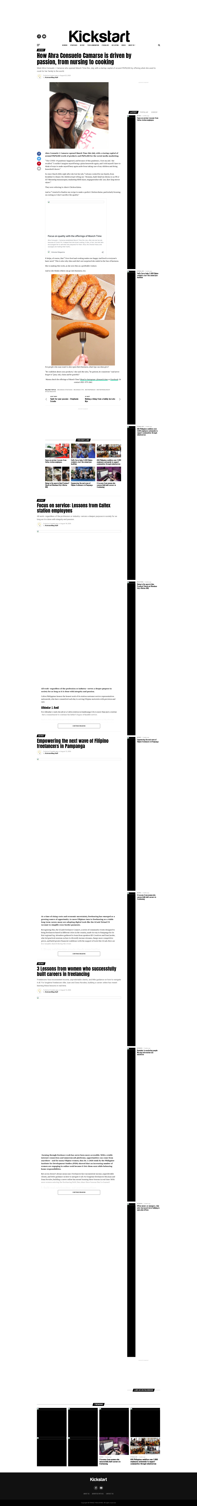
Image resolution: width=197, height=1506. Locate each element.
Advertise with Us (98, 1494)
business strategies (65, 390)
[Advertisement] (98, 14)
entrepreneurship (103, 390)
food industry (51, 391)
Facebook (114, 379)
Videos (123, 45)
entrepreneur (90, 390)
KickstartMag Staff (51, 77)
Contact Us (109, 1494)
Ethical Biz (105, 45)
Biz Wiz (82, 45)
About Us (131, 45)
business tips (79, 390)
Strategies (73, 45)
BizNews (64, 45)
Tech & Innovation (93, 45)
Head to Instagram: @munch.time (94, 379)
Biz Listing (115, 45)
